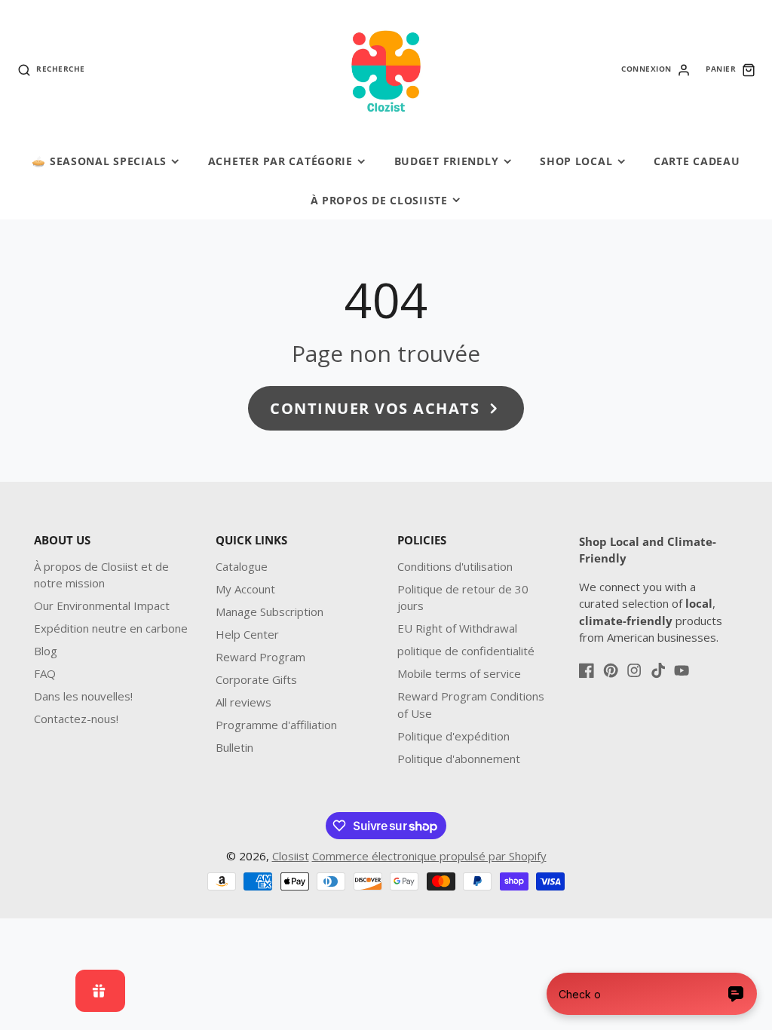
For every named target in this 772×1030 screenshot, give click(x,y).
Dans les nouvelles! (83, 696)
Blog (45, 650)
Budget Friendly (446, 161)
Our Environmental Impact (102, 605)
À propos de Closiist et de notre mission (101, 575)
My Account (245, 588)
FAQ (45, 673)
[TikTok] (658, 670)
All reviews (243, 702)
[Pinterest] (610, 670)
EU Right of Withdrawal (457, 628)
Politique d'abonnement (458, 758)
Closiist (290, 855)
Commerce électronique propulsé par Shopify (429, 855)
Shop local (576, 161)
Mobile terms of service (459, 673)
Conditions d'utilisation (455, 566)
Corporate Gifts (256, 679)
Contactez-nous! (76, 718)
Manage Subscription (269, 611)
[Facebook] (586, 670)
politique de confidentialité (466, 650)
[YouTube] (681, 670)
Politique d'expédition (453, 735)
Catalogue (242, 566)
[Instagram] (634, 670)
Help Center (247, 634)
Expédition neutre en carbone (111, 628)
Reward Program (260, 656)
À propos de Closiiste (379, 200)
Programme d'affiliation (276, 724)
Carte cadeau (697, 161)
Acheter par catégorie (280, 161)
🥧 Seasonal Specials (99, 161)
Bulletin (234, 747)
